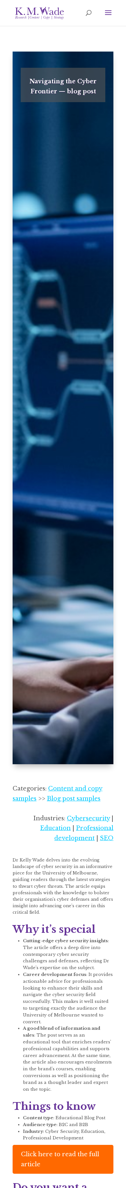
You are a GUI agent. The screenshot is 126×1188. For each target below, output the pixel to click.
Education (55, 828)
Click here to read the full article (60, 1159)
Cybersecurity (88, 818)
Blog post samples (73, 798)
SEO (106, 838)
